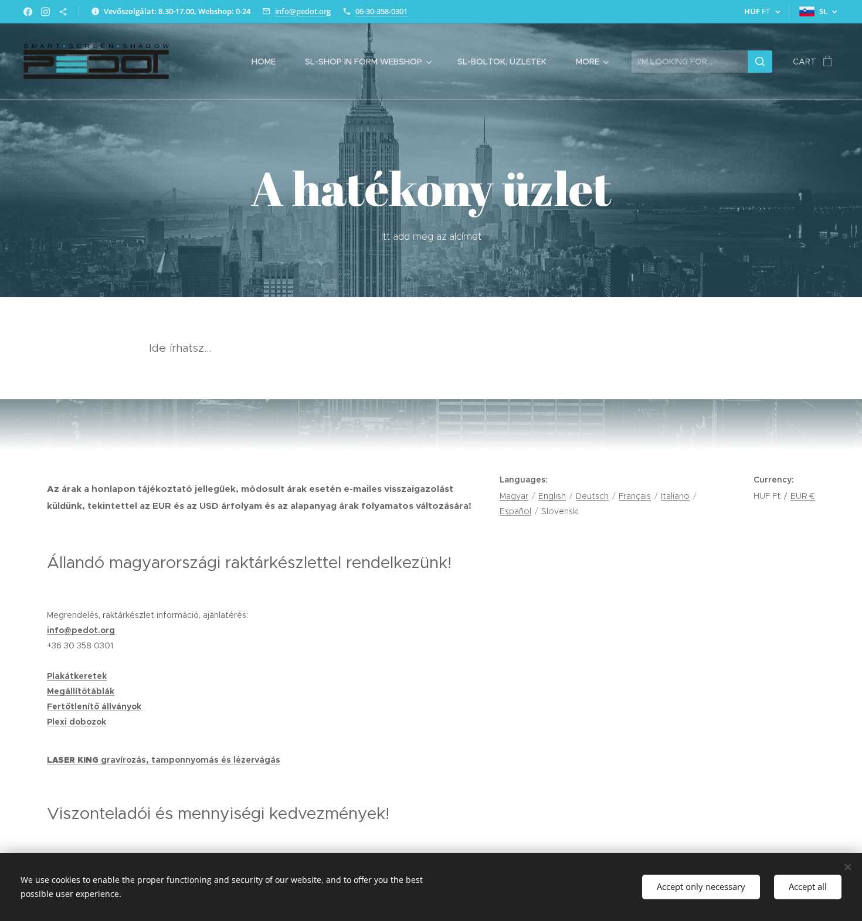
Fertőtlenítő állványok (94, 706)
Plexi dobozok (76, 721)
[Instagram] (45, 12)
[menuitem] (269, 61)
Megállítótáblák (80, 691)
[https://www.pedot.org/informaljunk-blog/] (63, 12)
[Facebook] (28, 12)
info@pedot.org (303, 11)
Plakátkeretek (77, 676)
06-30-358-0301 (381, 11)
